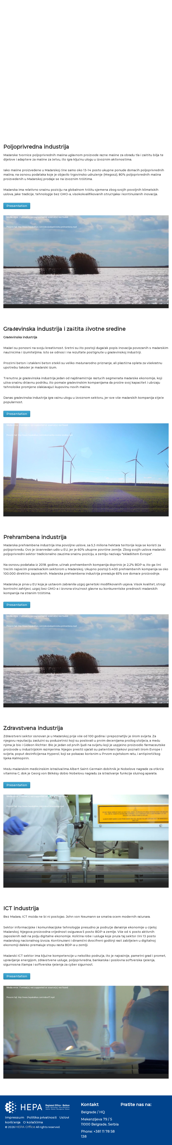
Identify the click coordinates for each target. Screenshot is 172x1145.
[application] (85, 261)
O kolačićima (33, 1122)
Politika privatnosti (42, 1117)
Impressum (14, 1117)
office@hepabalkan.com (74, 4)
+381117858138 (37, 4)
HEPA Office (25, 1127)
